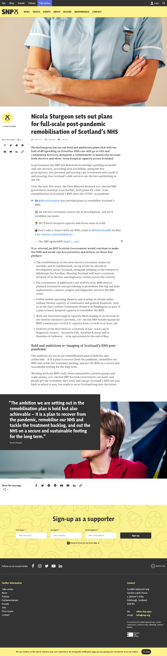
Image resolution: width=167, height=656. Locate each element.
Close (147, 652)
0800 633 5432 (143, 611)
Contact (96, 11)
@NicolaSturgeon (49, 200)
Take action (7, 589)
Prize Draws (7, 611)
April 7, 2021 (71, 241)
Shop (11, 3)
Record (67, 11)
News (27, 11)
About (56, 11)
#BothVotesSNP (101, 230)
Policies (31, 3)
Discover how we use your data (83, 543)
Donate (21, 3)
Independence (81, 11)
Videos (36, 11)
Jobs (4, 607)
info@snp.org (143, 615)
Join (4, 3)
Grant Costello (10, 126)
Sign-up (135, 535)
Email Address (92, 530)
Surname (54, 530)
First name (21, 530)
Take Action (44, 3)
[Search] (163, 3)
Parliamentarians (10, 600)
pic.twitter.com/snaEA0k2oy (55, 234)
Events (46, 11)
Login (156, 3)
